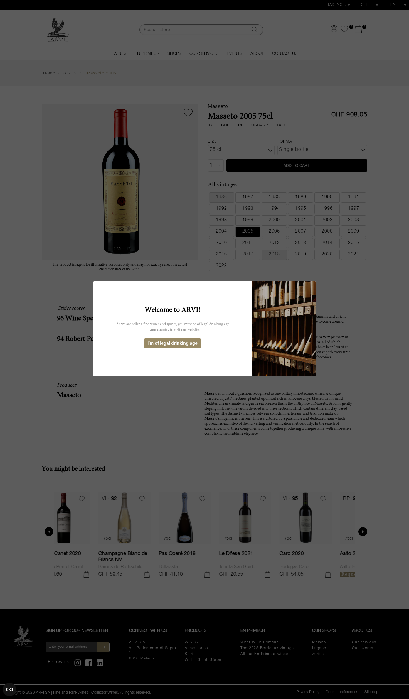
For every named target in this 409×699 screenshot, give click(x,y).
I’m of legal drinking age (172, 343)
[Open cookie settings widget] (9, 689)
